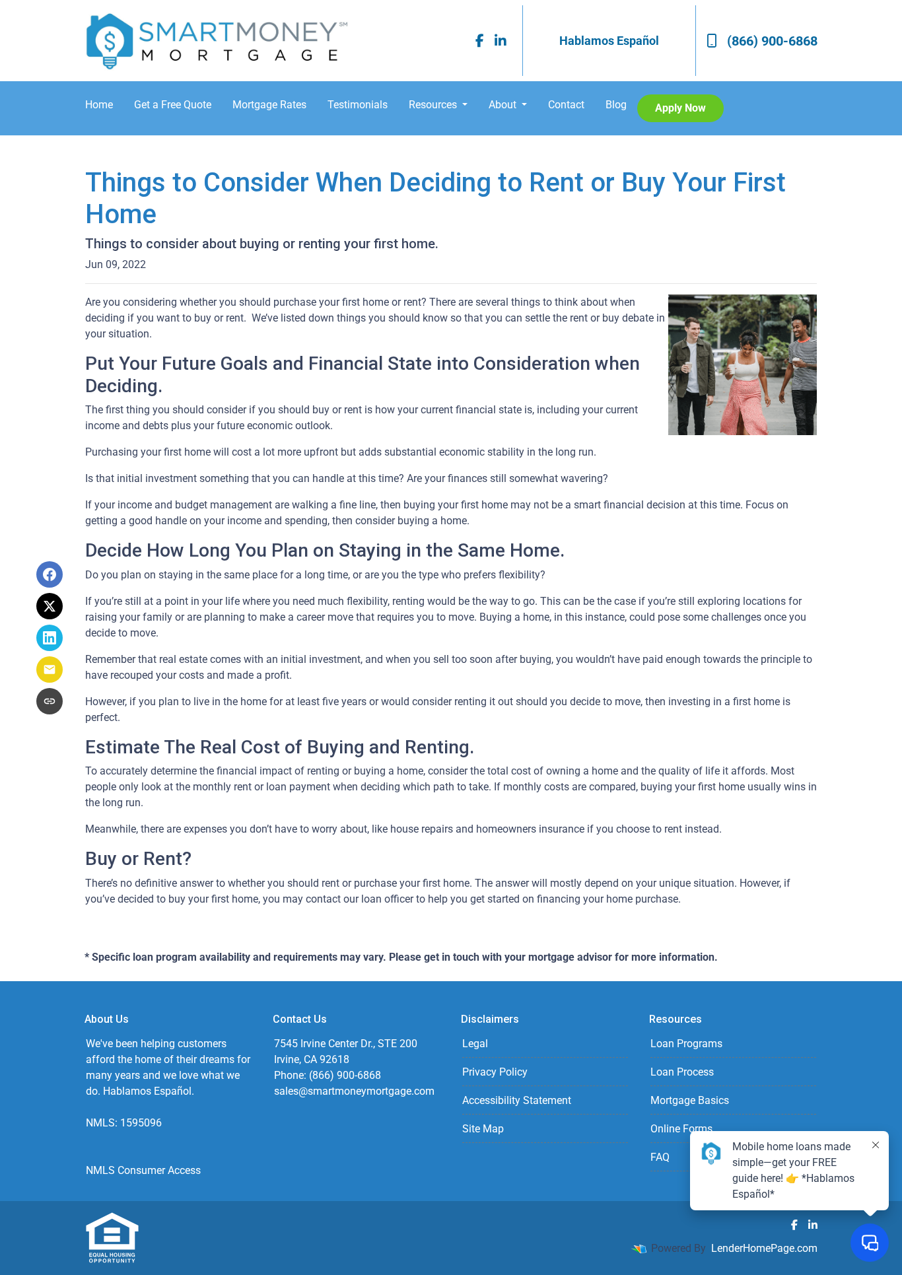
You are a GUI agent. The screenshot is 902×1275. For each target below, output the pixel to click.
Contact (566, 104)
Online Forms (681, 1128)
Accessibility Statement (516, 1100)
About (504, 104)
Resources (434, 104)
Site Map (483, 1128)
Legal (475, 1043)
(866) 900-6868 (772, 41)
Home (99, 104)
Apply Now (680, 108)
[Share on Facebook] (49, 574)
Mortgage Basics (689, 1100)
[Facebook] (479, 40)
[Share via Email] (49, 669)
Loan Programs (686, 1043)
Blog (616, 104)
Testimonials (358, 104)
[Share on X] (49, 606)
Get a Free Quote (172, 104)
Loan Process (682, 1072)
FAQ (660, 1157)
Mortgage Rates (269, 104)
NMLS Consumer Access (143, 1170)
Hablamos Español (609, 41)
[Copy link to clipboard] (49, 701)
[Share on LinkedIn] (49, 638)
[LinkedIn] (500, 40)
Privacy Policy (495, 1072)
